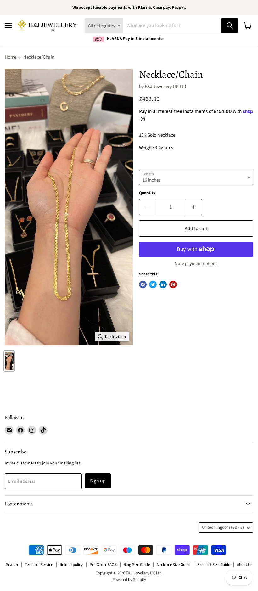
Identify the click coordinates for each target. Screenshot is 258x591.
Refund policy (71, 564)
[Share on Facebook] (143, 284)
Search (12, 564)
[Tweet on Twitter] (153, 284)
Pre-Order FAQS (103, 564)
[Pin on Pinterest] (173, 284)
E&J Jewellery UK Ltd (165, 86)
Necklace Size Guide (173, 564)
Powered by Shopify (129, 580)
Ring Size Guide (137, 564)
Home (10, 57)
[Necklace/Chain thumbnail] (9, 361)
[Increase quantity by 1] (194, 207)
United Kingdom (223, 527)
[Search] (229, 25)
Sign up (98, 480)
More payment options (196, 263)
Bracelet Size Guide (213, 564)
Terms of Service (39, 564)
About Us (244, 564)
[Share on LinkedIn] (163, 284)
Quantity (147, 193)
